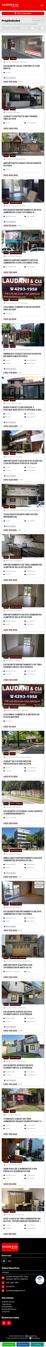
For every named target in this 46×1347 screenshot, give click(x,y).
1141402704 (10, 1286)
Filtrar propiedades (24, 13)
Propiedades (7, 1306)
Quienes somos (8, 1301)
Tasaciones (6, 1304)
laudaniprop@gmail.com (15, 1290)
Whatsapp (9, 1344)
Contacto (6, 1311)
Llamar (38, 1344)
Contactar (24, 1344)
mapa (38, 28)
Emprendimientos (9, 1309)
